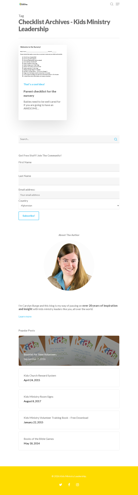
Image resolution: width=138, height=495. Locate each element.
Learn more (25, 316)
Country (23, 200)
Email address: (27, 189)
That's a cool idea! (34, 84)
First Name (25, 162)
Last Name (25, 175)
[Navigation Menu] (117, 4)
